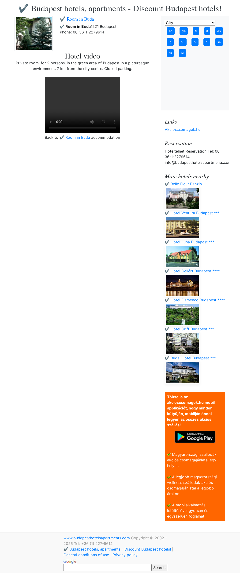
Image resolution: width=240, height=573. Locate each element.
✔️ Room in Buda (77, 19)
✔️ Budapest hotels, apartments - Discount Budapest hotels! (120, 8)
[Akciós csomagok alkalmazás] (195, 436)
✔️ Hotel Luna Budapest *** (189, 242)
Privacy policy (125, 554)
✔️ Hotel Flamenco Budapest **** (195, 300)
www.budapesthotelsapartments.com (97, 538)
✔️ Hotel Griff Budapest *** (189, 329)
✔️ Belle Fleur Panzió (183, 184)
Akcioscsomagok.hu (182, 129)
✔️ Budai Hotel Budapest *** (190, 358)
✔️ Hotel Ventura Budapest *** (192, 213)
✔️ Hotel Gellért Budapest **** (192, 271)
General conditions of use (86, 554)
